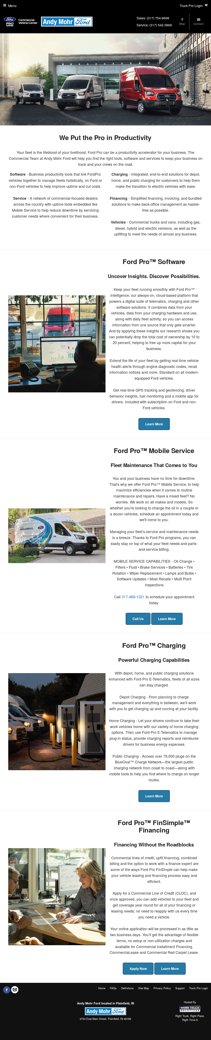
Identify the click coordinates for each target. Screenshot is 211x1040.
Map (182, 24)
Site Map (143, 988)
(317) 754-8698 (158, 18)
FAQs (113, 988)
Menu (12, 5)
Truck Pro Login (198, 988)
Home (101, 988)
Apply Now (138, 968)
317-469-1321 (133, 596)
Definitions (127, 988)
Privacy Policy (162, 988)
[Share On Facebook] (6, 990)
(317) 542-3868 (160, 25)
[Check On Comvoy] (14, 990)
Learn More (154, 424)
